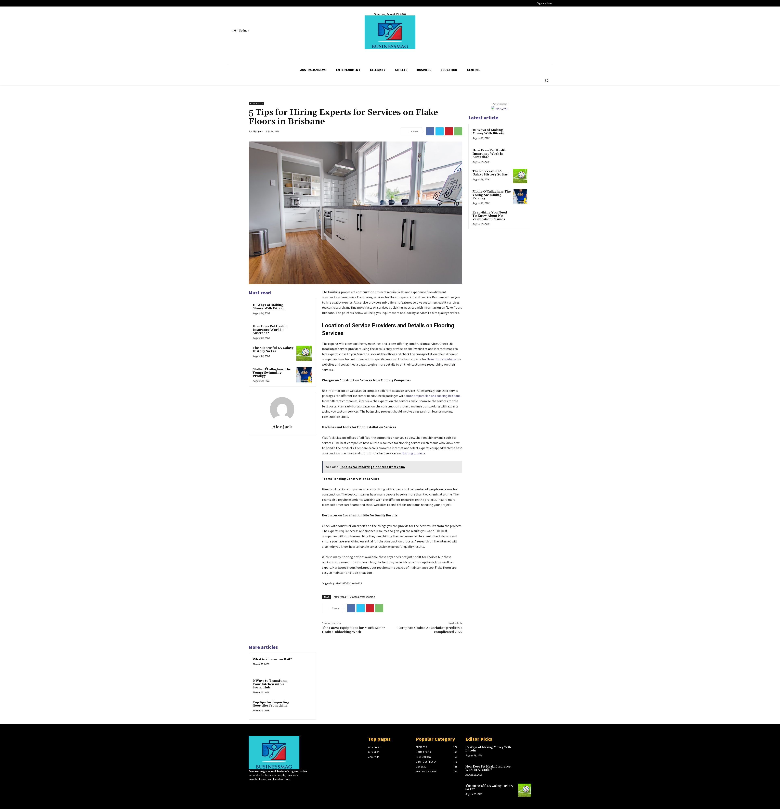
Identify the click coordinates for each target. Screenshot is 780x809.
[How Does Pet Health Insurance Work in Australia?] (304, 332)
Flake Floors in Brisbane (362, 596)
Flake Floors (340, 596)
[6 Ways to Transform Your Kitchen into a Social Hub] (304, 686)
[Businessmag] (389, 32)
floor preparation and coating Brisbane (433, 396)
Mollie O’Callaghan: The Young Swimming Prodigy (272, 372)
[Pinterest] (449, 131)
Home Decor (256, 103)
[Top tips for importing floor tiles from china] (304, 707)
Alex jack (257, 131)
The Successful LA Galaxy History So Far (273, 349)
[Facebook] (231, 54)
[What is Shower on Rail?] (304, 665)
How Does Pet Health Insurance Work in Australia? (270, 329)
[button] (547, 80)
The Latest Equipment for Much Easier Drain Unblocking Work (353, 630)
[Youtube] (246, 54)
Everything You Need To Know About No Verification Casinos (489, 216)
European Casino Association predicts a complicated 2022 (429, 630)
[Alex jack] (282, 409)
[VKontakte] (272, 786)
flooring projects (413, 453)
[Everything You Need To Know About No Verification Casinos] (520, 217)
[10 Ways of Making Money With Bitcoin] (304, 310)
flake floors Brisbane (441, 359)
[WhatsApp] (458, 131)
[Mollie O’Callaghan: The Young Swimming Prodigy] (304, 374)
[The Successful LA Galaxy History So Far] (304, 353)
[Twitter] (238, 54)
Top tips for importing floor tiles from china (271, 704)
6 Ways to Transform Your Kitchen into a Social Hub (270, 684)
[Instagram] (258, 786)
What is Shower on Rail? (272, 659)
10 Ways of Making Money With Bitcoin (269, 306)
